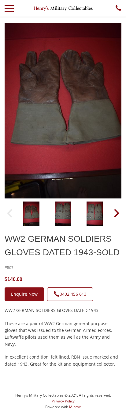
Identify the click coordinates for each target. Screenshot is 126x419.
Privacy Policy (63, 401)
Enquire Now (24, 294)
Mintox (75, 406)
